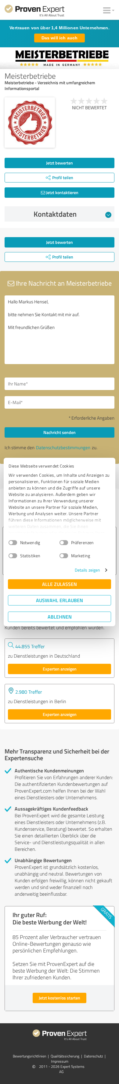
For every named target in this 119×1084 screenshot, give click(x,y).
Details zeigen (87, 570)
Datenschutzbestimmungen (63, 447)
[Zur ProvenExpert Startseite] (34, 12)
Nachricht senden (59, 432)
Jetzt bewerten (59, 163)
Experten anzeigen (60, 669)
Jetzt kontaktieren (61, 192)
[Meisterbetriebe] (29, 122)
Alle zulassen (59, 583)
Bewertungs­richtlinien (29, 1056)
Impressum (59, 1061)
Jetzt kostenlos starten (59, 998)
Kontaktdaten (55, 214)
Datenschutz (93, 1056)
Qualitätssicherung (65, 1056)
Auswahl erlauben (59, 600)
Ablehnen (60, 616)
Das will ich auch (59, 37)
